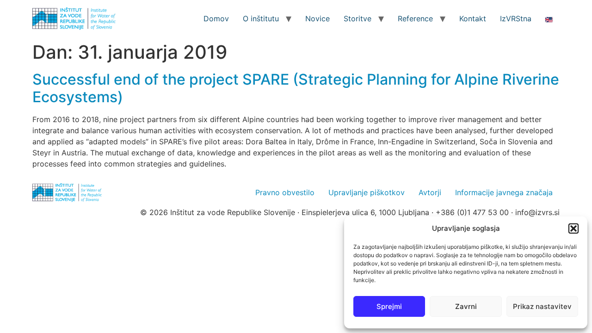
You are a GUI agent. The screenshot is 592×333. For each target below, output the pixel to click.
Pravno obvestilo (284, 192)
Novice (317, 18)
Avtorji (430, 192)
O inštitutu (261, 18)
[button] (573, 228)
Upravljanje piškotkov (366, 192)
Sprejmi (389, 306)
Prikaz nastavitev (542, 306)
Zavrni (466, 306)
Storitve (357, 18)
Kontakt (472, 18)
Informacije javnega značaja (504, 192)
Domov (216, 18)
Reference (415, 18)
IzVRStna (515, 18)
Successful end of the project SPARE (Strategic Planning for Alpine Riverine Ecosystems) (295, 88)
